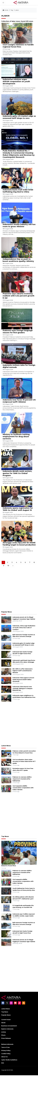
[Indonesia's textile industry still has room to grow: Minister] (16, 213)
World (3, 1022)
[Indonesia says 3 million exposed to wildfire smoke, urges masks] (6, 916)
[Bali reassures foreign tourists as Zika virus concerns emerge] (6, 637)
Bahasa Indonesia (7, 1044)
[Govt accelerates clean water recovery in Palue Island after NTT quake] (6, 762)
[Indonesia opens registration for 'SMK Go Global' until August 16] (16, 496)
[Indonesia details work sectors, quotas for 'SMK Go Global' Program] (16, 459)
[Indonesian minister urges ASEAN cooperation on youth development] (16, 68)
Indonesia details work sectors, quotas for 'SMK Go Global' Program (17, 473)
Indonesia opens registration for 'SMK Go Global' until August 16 (18, 509)
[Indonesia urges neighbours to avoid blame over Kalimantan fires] (6, 698)
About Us (4, 1057)
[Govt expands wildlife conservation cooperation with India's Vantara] (6, 788)
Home (6, 10)
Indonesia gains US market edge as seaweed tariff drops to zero (19, 117)
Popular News (6, 612)
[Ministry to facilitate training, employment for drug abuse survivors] (16, 423)
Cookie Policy (5, 1053)
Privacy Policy (5, 1050)
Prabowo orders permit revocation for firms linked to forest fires (17, 865)
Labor (17, 10)
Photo (3, 1035)
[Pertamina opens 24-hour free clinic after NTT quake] (6, 771)
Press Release (6, 1038)
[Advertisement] (19, 590)
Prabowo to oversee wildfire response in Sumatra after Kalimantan (22, 779)
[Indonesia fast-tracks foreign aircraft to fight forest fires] (6, 654)
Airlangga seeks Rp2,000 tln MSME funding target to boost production (19, 544)
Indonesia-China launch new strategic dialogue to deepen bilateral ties (22, 688)
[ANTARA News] (21, 2)
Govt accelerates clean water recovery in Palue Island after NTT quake (24, 761)
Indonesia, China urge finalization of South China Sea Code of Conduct (24, 627)
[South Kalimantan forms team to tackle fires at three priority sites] (6, 891)
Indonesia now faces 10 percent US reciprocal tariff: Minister (19, 401)
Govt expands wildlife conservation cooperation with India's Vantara (23, 787)
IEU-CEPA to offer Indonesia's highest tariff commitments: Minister (23, 670)
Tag (12, 10)
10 (8, 565)
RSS (2, 1063)
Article (3, 1032)
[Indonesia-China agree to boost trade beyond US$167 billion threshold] (6, 680)
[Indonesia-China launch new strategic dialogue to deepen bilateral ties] (6, 689)
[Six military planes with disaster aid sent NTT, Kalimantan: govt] (6, 899)
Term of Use (5, 1047)
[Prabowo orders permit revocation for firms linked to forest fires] (6, 753)
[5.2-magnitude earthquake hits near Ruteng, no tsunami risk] (6, 908)
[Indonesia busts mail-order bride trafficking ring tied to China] (16, 178)
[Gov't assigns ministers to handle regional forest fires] (16, 33)
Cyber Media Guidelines (9, 1060)
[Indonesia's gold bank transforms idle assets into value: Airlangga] (6, 663)
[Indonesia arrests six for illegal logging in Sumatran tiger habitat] (6, 620)
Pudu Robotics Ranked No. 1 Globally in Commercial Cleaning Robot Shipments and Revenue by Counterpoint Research (19, 154)
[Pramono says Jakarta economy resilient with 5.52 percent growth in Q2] (16, 282)
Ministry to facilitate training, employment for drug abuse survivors (16, 436)
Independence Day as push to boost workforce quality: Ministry (18, 260)
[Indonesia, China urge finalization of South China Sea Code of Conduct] (6, 628)
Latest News (6, 746)
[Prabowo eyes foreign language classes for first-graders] (16, 319)
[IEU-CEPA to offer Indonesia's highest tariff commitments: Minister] (6, 671)
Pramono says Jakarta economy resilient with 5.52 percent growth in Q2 (18, 296)
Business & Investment (9, 1026)
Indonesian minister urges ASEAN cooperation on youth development (16, 81)
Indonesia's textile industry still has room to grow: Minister (19, 225)
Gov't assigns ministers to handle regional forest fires (18, 46)
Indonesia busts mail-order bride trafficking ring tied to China (18, 191)
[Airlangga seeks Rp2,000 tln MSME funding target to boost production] (16, 531)
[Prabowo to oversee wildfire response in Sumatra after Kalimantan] (6, 779)
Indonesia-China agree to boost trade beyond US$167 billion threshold (23, 679)
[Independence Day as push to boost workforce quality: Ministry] (16, 247)
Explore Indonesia (7, 1029)
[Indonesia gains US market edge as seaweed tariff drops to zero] (16, 104)
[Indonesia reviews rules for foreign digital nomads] (16, 353)
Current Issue (6, 1019)
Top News (5, 836)
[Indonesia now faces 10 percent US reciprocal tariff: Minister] (16, 388)
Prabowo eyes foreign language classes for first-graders (18, 331)
